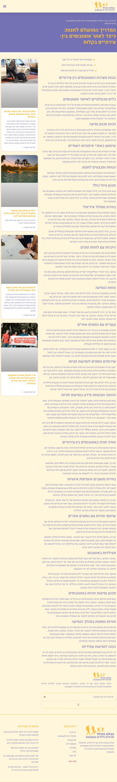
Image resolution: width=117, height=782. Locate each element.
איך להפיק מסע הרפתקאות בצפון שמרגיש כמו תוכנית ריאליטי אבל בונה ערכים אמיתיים (22, 379)
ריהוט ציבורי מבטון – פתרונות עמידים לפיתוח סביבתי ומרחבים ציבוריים (23, 768)
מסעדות (73, 747)
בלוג (106, 20)
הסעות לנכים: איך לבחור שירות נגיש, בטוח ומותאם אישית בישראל (20, 114)
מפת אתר (72, 761)
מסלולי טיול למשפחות (67, 736)
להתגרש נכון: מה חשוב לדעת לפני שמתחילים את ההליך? (21, 289)
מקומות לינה (71, 743)
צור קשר (72, 755)
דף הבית (113, 20)
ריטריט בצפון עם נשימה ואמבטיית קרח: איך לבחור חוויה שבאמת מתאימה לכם (20, 213)
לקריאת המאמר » (29, 147)
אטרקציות (72, 740)
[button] (4, 6)
